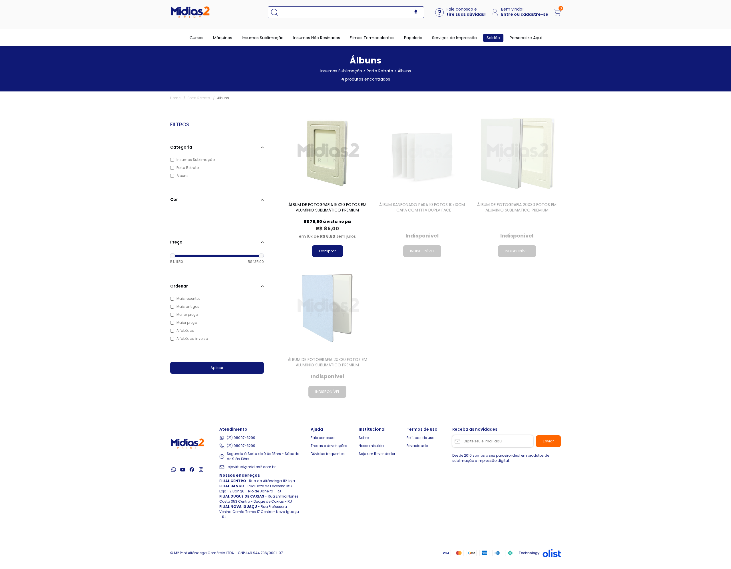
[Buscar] (277, 12)
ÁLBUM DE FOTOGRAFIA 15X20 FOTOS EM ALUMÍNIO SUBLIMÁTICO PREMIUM (327, 207)
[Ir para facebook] (192, 469)
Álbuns (223, 97)
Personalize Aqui (526, 38)
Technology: (529, 552)
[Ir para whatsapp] (173, 469)
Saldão (493, 38)
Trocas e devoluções (329, 445)
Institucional (372, 429)
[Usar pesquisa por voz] (416, 12)
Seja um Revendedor (377, 453)
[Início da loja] (190, 12)
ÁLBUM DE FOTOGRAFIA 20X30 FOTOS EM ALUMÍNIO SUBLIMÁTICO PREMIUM (517, 207)
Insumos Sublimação (263, 38)
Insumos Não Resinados (316, 38)
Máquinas (222, 38)
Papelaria (413, 38)
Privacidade (417, 445)
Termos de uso (422, 429)
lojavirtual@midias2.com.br (251, 466)
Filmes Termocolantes (372, 38)
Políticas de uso (420, 437)
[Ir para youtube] (183, 469)
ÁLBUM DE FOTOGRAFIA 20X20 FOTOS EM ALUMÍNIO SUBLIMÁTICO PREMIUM (327, 362)
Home (177, 97)
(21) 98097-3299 (241, 437)
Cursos (196, 38)
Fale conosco (322, 437)
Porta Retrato (201, 97)
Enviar (548, 441)
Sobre (364, 437)
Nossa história (371, 445)
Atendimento (233, 429)
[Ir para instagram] (201, 469)
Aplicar (217, 367)
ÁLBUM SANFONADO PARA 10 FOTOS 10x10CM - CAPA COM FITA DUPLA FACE (422, 207)
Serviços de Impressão (454, 38)
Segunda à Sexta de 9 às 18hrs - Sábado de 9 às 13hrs (263, 456)
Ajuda (317, 429)
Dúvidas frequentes (328, 453)
